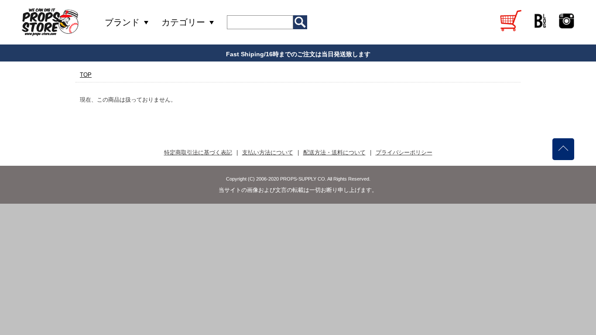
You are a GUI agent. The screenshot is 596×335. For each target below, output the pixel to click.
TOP (86, 75)
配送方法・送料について (334, 152)
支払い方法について (267, 152)
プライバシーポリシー (404, 152)
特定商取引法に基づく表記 (198, 152)
